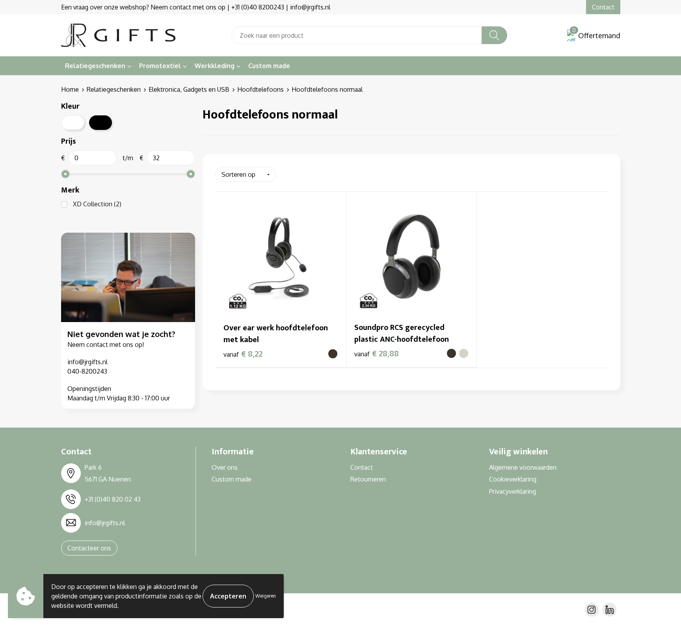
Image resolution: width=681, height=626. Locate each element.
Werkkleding (214, 66)
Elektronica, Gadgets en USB (189, 89)
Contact (603, 7)
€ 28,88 (376, 353)
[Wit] (72, 122)
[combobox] (356, 35)
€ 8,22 (242, 353)
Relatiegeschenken (95, 66)
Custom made (269, 66)
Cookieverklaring (512, 479)
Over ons (225, 467)
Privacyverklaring (512, 491)
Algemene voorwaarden (522, 467)
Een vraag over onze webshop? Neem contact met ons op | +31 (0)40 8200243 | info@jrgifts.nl (195, 7)
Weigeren (265, 596)
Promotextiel (160, 66)
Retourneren (368, 479)
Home (70, 89)
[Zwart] (100, 122)
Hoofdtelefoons (260, 89)
